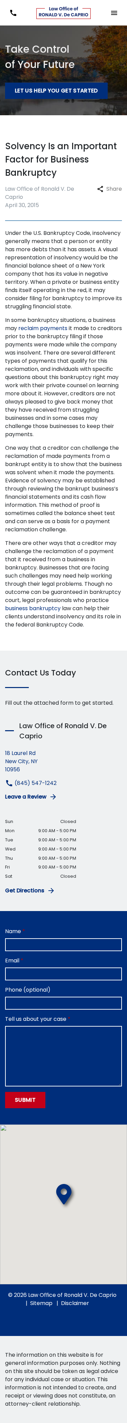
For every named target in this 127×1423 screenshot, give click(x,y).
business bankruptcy (33, 608)
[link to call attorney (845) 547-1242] (13, 12)
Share (114, 189)
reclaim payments (42, 328)
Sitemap (41, 1303)
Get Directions (24, 890)
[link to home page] (63, 12)
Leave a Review (25, 797)
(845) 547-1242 (35, 783)
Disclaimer (75, 1303)
